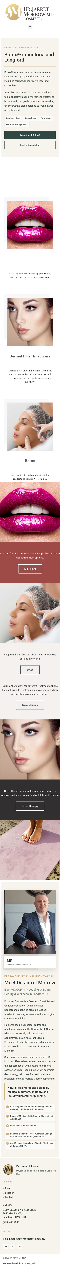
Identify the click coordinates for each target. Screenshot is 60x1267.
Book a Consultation (30, 145)
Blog (7, 1188)
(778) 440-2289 (11, 1222)
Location (9, 1193)
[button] (30, 27)
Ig (20, 1246)
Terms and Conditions (13, 1263)
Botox (30, 461)
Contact (9, 1197)
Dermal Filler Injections (30, 356)
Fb (6, 1246)
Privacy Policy (31, 1263)
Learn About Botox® (30, 135)
